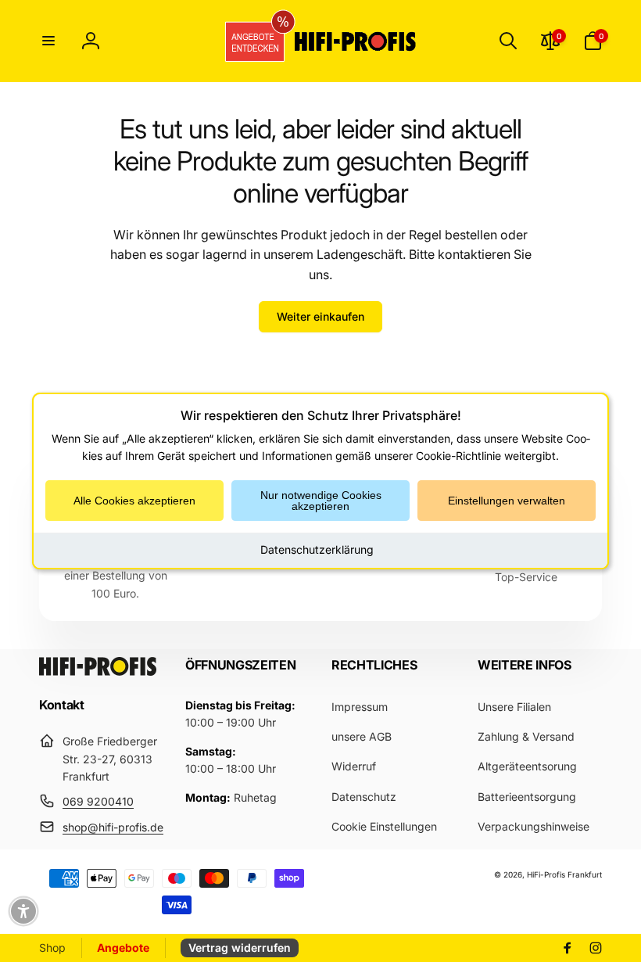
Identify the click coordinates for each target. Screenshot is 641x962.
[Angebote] (249, 41)
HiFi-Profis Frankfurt (564, 874)
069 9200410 (98, 801)
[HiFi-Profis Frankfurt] (97, 671)
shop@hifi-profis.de (113, 827)
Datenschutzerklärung (317, 549)
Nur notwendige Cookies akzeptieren (320, 500)
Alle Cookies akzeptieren (134, 500)
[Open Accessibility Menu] (23, 911)
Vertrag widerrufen (239, 947)
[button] (48, 40)
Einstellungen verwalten (506, 500)
